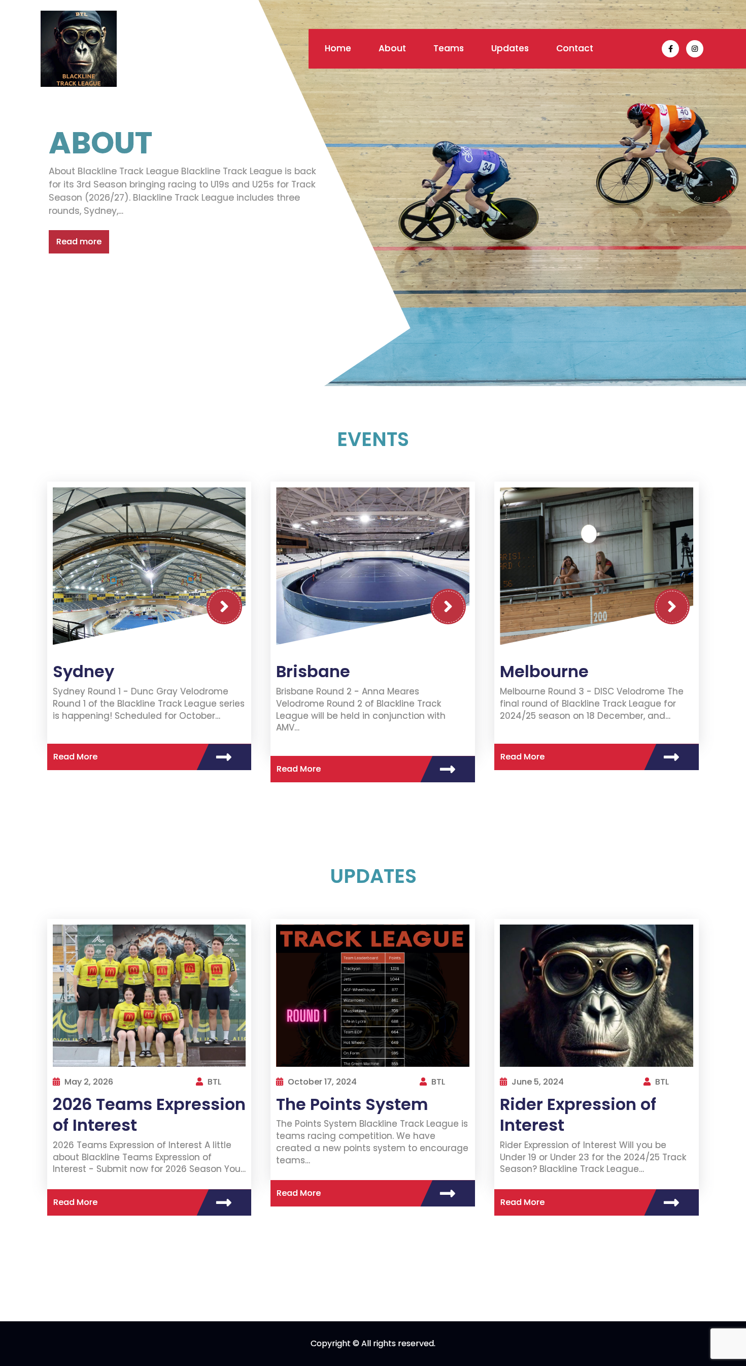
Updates (510, 48)
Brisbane (313, 671)
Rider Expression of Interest (578, 1115)
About (392, 48)
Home (338, 48)
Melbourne (544, 671)
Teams (448, 48)
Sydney (83, 671)
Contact (574, 48)
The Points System (352, 1104)
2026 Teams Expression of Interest (149, 1115)
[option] (373, 193)
